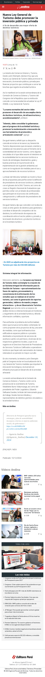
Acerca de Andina (20, 669)
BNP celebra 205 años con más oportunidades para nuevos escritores (32, 478)
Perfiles (17, 2)
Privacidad (37, 669)
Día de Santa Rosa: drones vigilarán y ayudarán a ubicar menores (31, 528)
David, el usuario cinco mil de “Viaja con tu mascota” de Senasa (32, 511)
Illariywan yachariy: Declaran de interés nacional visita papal (32, 494)
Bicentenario (8, 2)
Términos (30, 669)
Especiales (26, 2)
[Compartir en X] (41, 484)
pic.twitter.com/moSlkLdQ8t (17, 429)
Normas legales (38, 2)
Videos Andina (10, 469)
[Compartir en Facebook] (39, 484)
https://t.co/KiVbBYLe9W (16, 426)
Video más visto (22, 544)
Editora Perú (9, 669)
